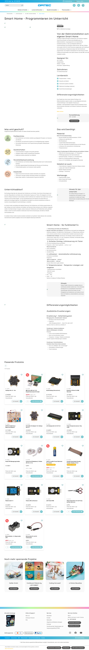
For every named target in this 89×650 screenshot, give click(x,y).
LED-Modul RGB (50, 500)
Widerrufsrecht (24, 638)
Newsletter (49, 615)
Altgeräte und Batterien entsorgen (54, 622)
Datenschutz (14, 638)
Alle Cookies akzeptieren (78, 647)
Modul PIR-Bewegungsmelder (12, 461)
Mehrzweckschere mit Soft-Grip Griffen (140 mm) (74, 501)
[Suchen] (22, 5)
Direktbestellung (68, 1)
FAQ (26, 620)
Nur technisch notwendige (54, 647)
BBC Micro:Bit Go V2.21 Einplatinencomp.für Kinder (33, 391)
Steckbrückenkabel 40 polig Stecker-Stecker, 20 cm (74, 462)
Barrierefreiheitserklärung (34, 638)
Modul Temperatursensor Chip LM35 (74, 426)
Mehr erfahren (60, 111)
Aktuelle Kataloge (9, 613)
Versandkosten (50, 642)
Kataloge (49, 624)
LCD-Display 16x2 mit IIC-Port (53, 426)
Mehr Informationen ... (9, 648)
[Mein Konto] (78, 5)
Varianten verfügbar (51, 464)
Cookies (43, 638)
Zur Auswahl (15, 401)
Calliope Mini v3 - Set (10, 390)
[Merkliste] (74, 5)
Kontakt (48, 617)
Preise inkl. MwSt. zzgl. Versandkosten (10, 397)
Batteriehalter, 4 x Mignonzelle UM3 (13, 537)
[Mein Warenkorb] (83, 5)
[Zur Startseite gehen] (45, 5)
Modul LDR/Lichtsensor (32, 500)
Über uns (28, 615)
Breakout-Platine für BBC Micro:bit (73, 391)
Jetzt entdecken (13, 588)
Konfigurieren (66, 647)
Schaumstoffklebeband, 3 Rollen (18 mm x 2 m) (34, 462)
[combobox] (13, 5)
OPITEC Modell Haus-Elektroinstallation (10, 426)
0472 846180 (17, 1)
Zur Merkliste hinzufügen (64, 29)
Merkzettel (49, 620)
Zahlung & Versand (30, 617)
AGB (19, 638)
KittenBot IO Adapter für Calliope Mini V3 (34, 426)
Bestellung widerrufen (74, 625)
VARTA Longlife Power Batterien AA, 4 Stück (54, 462)
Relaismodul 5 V (9, 500)
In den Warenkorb (36, 401)
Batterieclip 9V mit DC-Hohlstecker (31, 537)
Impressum (7, 638)
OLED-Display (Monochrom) (53, 390)
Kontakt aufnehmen (75, 622)
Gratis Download (74, 120)
